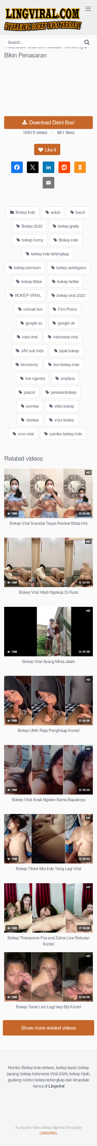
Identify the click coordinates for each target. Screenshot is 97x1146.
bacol (80, 212)
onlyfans (67, 378)
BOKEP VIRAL (27, 295)
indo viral (29, 337)
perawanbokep (63, 392)
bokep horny (32, 240)
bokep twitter (67, 281)
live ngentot (34, 378)
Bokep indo (68, 240)
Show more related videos (48, 1027)
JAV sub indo (32, 351)
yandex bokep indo (65, 434)
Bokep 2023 (31, 226)
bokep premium (27, 267)
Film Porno (67, 309)
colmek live (32, 309)
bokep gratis (68, 226)
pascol (29, 392)
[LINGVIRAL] (43, 18)
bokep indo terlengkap (49, 254)
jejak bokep (68, 351)
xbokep (32, 420)
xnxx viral (25, 434)
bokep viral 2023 (70, 295)
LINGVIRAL (49, 1132)
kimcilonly (29, 364)
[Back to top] (88, 1135)
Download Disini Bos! (51, 122)
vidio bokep (64, 406)
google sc (33, 323)
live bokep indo (66, 364)
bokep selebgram (70, 267)
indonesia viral (65, 337)
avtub (55, 212)
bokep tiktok (31, 281)
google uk (66, 323)
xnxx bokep (64, 420)
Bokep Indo (24, 212)
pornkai (32, 406)
